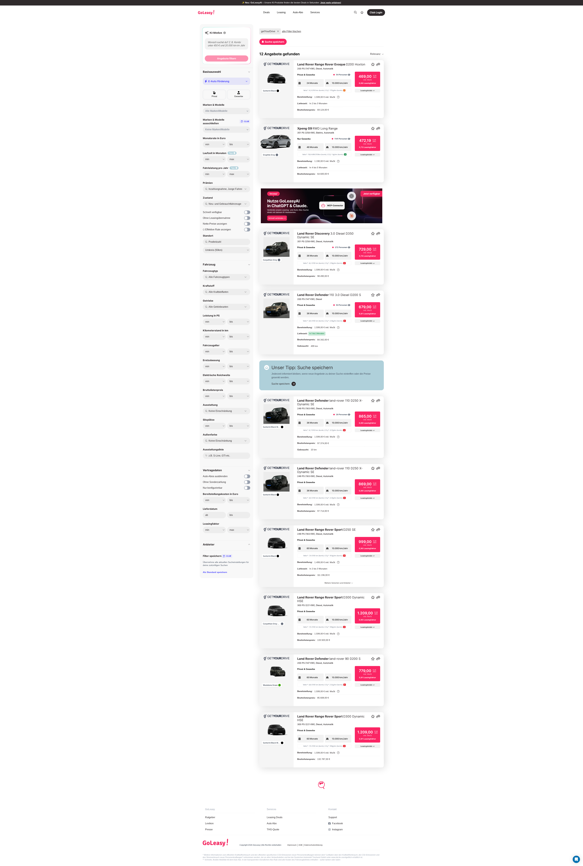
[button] (224, 33)
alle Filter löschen (291, 31)
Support (332, 817)
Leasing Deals (274, 817)
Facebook (337, 823)
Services (315, 12)
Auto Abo (272, 823)
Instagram (337, 829)
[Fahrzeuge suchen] (355, 12)
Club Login (376, 12)
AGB (300, 845)
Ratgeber (210, 817)
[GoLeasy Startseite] (216, 12)
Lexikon (209, 823)
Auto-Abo (298, 12)
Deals (266, 12)
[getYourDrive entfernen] (278, 31)
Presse (209, 829)
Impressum (292, 845)
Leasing (281, 12)
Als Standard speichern (215, 572)
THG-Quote (273, 829)
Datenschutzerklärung (313, 845)
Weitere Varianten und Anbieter (337, 583)
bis (231, 515)
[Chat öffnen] (576, 859)
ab (206, 515)
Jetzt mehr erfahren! (330, 2)
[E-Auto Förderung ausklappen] (246, 81)
